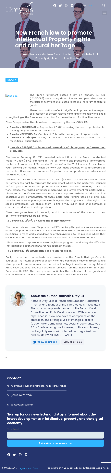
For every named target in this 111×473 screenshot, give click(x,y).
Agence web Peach (29, 468)
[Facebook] (54, 5)
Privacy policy (68, 467)
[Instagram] (66, 5)
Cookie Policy (54, 467)
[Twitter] (60, 5)
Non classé (37, 54)
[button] (103, 5)
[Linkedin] (72, 5)
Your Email (13, 429)
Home (23, 54)
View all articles (73, 342)
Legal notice (103, 467)
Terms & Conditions (86, 467)
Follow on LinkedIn (47, 342)
